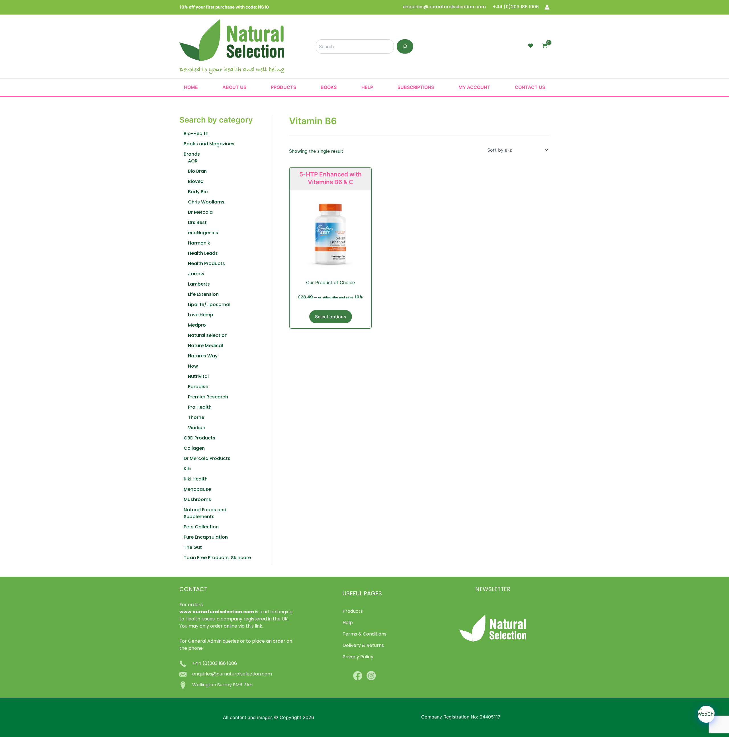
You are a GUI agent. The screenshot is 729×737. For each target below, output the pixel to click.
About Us (234, 87)
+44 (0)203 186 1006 (516, 7)
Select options (330, 316)
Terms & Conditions (364, 634)
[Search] (405, 46)
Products (283, 87)
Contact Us (530, 87)
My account (474, 87)
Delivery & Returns (363, 646)
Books (329, 87)
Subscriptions (416, 87)
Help (367, 87)
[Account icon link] (547, 7)
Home (191, 87)
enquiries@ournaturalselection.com (445, 7)
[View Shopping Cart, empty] (544, 46)
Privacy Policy (358, 657)
